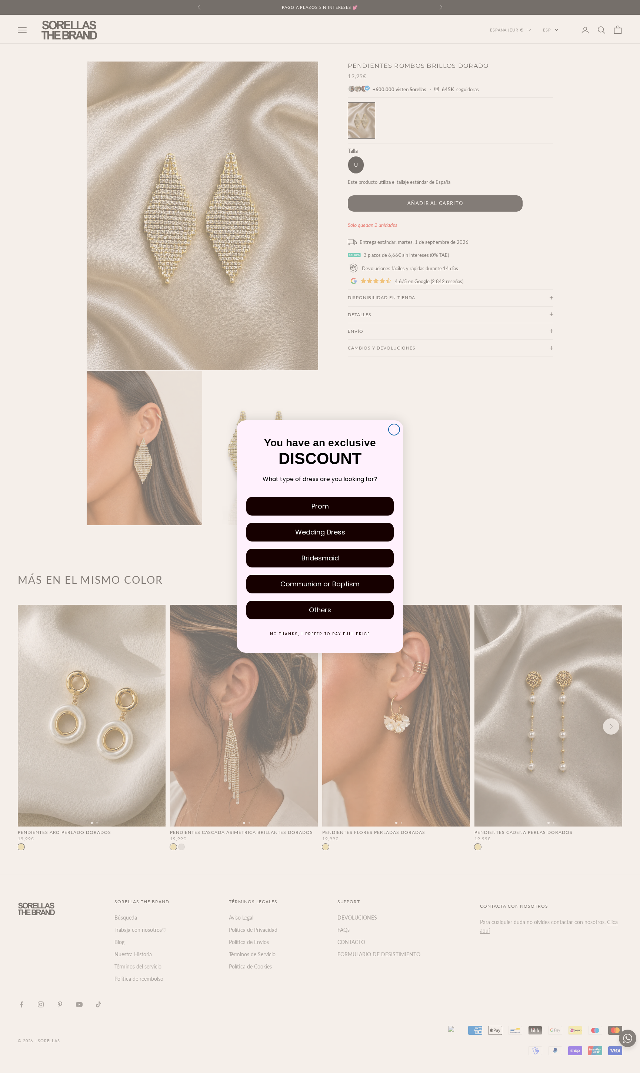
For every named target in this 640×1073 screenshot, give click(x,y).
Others (320, 610)
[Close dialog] (394, 429)
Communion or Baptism (320, 584)
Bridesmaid (320, 558)
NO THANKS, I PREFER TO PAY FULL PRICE (320, 634)
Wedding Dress (320, 532)
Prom (320, 506)
